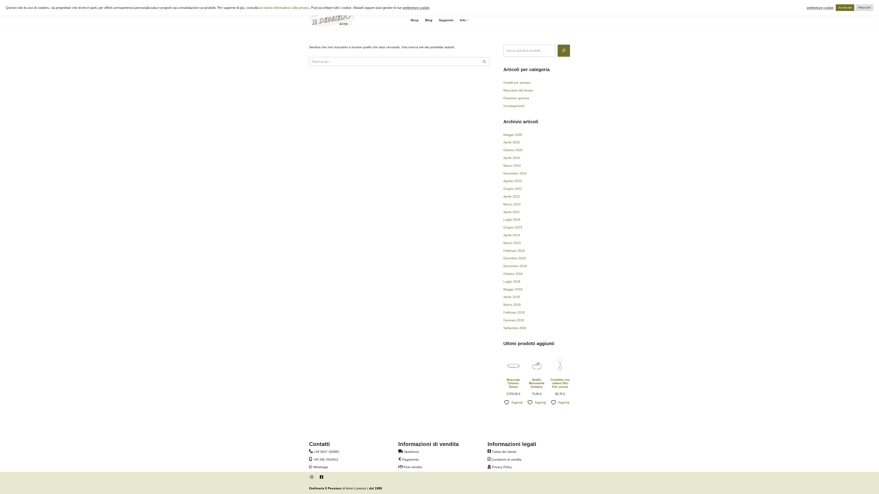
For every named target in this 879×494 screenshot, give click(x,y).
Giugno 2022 (512, 189)
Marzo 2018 (512, 304)
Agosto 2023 (512, 181)
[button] (468, 20)
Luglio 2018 (511, 281)
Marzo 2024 (512, 165)
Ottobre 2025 (513, 150)
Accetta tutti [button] (845, 7)
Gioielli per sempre (517, 82)
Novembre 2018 (515, 266)
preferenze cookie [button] (416, 8)
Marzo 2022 (512, 204)
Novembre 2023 (515, 173)
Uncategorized (513, 106)
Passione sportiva (516, 98)
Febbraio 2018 (514, 312)
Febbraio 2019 (514, 250)
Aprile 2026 (511, 142)
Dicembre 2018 (514, 258)
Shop (414, 20)
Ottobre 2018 (513, 274)
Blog (428, 20)
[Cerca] (484, 61)
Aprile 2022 (511, 196)
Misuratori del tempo (518, 90)
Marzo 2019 (512, 243)
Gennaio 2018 (513, 320)
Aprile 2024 (511, 158)
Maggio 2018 (512, 289)
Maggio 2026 (512, 135)
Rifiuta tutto (864, 7)
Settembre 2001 (515, 328)
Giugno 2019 (512, 227)
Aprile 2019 (511, 235)
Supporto (446, 20)
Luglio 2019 (511, 219)
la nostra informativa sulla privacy (284, 8)
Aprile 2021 (511, 212)
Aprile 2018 (511, 297)
